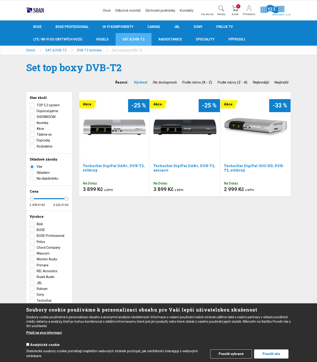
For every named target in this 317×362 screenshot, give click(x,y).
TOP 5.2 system (48, 105)
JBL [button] (177, 27)
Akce (40, 129)
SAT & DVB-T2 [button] (134, 39)
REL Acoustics (47, 271)
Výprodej (236, 39)
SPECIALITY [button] (205, 39)
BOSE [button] (37, 27)
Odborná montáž (128, 10)
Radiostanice (170, 39)
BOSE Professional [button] (72, 27)
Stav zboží (38, 98)
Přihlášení (249, 14)
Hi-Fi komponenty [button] (118, 27)
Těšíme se (44, 134)
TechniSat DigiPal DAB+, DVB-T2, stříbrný (114, 167)
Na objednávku (47, 178)
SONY (198, 27)
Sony (40, 294)
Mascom (43, 253)
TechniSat (44, 300)
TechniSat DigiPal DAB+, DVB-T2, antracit (184, 167)
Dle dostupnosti (165, 82)
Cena (34, 191)
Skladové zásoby (43, 159)
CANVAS (153, 27)
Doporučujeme (47, 111)
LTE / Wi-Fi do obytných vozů (57, 39)
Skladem (43, 172)
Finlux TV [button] (224, 27)
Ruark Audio (46, 277)
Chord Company (48, 247)
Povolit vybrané (231, 354)
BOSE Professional (50, 236)
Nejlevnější (261, 82)
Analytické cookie (45, 345)
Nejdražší (281, 82)
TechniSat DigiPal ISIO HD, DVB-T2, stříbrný (254, 167)
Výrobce (37, 217)
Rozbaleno (44, 146)
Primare (43, 265)
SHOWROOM (46, 117)
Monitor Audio (47, 259)
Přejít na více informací (44, 333)
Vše (39, 166)
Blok (40, 224)
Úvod (106, 10)
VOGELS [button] (102, 39)
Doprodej (43, 140)
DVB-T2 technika (89, 50)
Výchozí (140, 82)
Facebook (207, 14)
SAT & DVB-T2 (56, 50)
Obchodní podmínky (160, 10)
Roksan (42, 289)
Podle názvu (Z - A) (232, 82)
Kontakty (186, 10)
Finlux (41, 242)
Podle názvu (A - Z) (197, 82)
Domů (30, 50)
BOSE (41, 230)
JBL (39, 283)
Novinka (42, 123)
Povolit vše (271, 354)
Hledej (221, 14)
